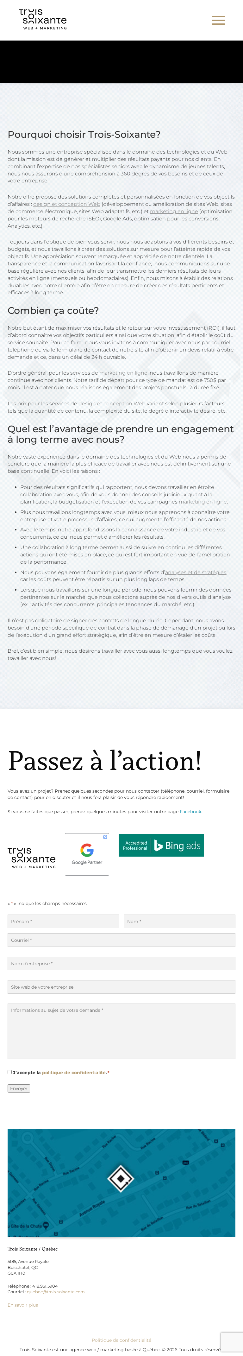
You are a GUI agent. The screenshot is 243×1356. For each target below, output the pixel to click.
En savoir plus (23, 1305)
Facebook (190, 811)
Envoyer (19, 1088)
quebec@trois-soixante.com (56, 1291)
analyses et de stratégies (195, 572)
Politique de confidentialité (121, 1340)
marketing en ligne (174, 211)
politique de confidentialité (74, 1072)
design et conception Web (66, 204)
